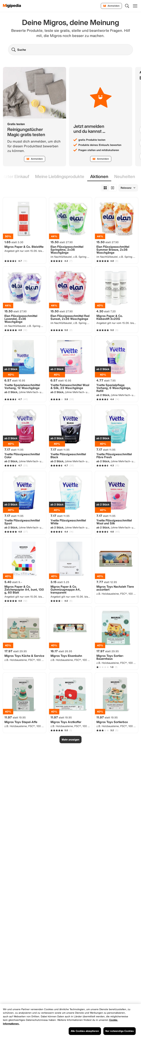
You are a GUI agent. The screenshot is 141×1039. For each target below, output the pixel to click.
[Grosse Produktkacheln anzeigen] (112, 188)
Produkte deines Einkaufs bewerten (99, 145)
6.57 (14, 380)
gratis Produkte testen (91, 139)
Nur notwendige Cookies (119, 1031)
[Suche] (127, 6)
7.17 (14, 449)
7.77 (106, 581)
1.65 (13, 242)
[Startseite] (12, 6)
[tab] (59, 176)
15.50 (61, 242)
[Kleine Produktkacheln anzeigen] (105, 188)
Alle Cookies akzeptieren (85, 1031)
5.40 (13, 581)
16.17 (61, 651)
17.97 (15, 651)
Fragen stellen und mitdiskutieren (98, 150)
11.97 (15, 717)
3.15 (59, 581)
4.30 (106, 311)
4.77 (106, 380)
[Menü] (135, 5)
